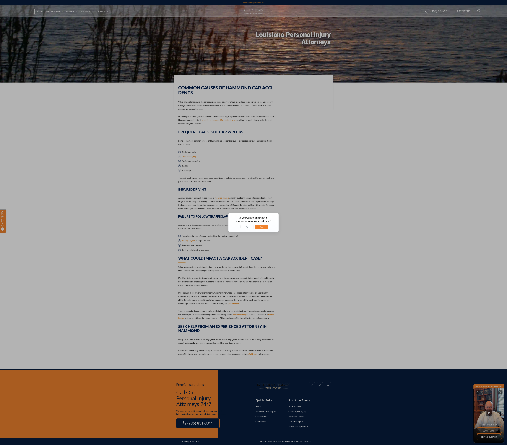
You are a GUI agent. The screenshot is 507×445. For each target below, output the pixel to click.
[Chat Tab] (253, 222)
